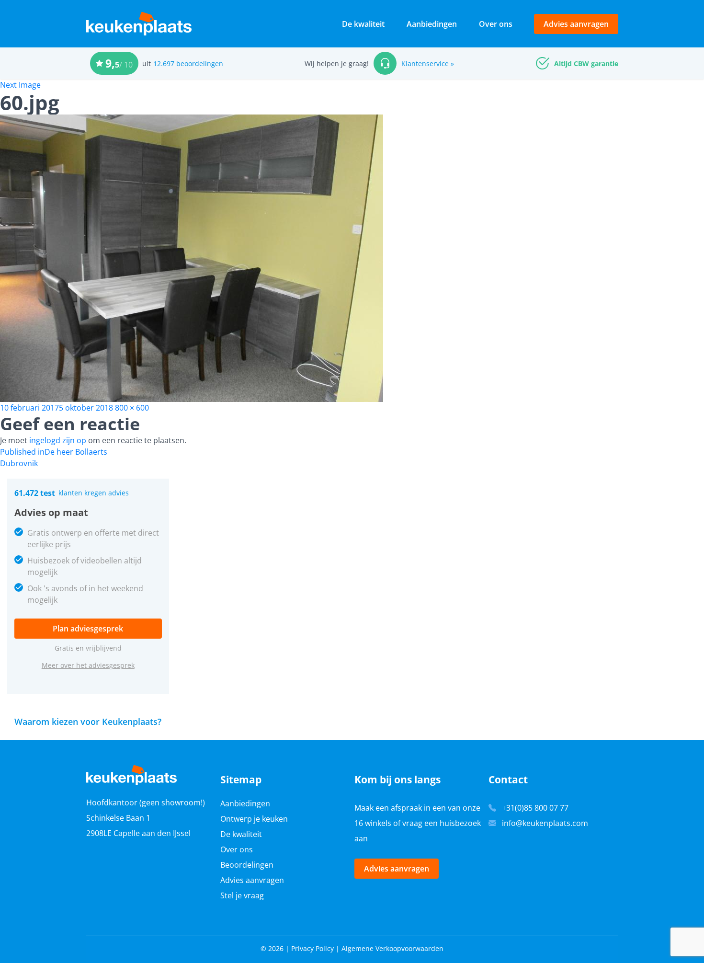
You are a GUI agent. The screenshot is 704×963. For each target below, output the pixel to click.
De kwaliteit (363, 24)
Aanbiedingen (432, 24)
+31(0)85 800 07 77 (535, 807)
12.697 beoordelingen (188, 63)
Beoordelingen (246, 864)
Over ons (495, 24)
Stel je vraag (242, 895)
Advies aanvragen (576, 24)
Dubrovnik (19, 463)
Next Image (20, 85)
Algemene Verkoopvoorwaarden (392, 948)
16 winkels (372, 823)
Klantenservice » (427, 63)
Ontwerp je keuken (254, 818)
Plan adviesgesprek (88, 628)
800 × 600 (132, 407)
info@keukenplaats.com (545, 823)
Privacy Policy (312, 948)
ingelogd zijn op (57, 440)
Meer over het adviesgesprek (88, 665)
